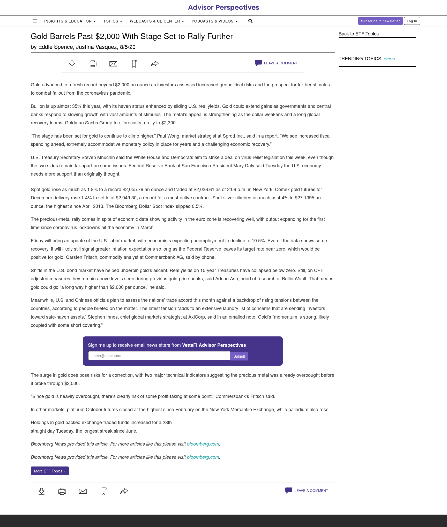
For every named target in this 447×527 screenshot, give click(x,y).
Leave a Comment (280, 63)
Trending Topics (360, 58)
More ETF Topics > (49, 470)
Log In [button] (412, 21)
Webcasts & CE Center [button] (155, 21)
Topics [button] (111, 21)
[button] (72, 63)
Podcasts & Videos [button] (213, 21)
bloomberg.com (203, 457)
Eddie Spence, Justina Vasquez (77, 46)
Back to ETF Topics (359, 33)
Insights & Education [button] (68, 21)
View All (389, 59)
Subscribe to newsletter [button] (380, 21)
